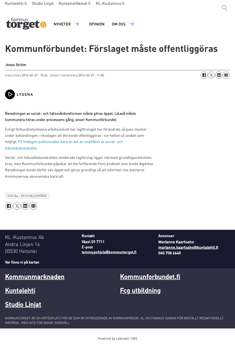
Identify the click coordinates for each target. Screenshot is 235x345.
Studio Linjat (43, 3)
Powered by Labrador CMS (117, 338)
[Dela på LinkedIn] (218, 75)
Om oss (119, 23)
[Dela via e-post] (226, 75)
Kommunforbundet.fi (150, 276)
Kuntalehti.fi (16, 3)
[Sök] (225, 8)
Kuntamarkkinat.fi (75, 3)
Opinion (96, 23)
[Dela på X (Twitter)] (211, 75)
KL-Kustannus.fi (110, 3)
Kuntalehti (20, 290)
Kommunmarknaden (34, 276)
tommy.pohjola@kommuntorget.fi (109, 252)
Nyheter (62, 23)
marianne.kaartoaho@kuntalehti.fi (188, 247)
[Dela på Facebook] (204, 75)
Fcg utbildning (140, 290)
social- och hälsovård (27, 196)
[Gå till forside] (26, 24)
